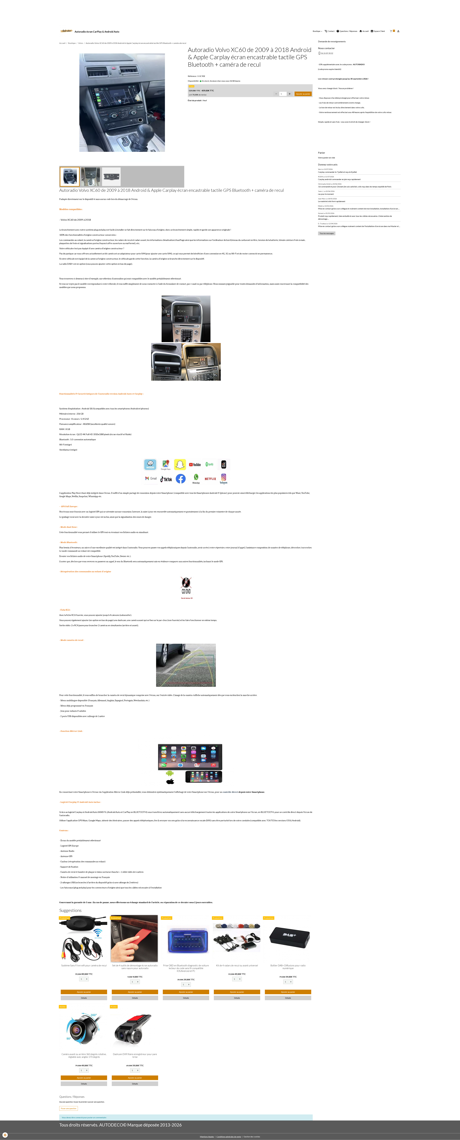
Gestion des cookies (252, 1136)
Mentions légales (207, 1136)
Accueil (365, 31)
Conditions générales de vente (228, 1136)
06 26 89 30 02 (327, 53)
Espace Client (379, 31)
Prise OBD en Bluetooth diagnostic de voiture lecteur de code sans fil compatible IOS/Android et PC (186, 968)
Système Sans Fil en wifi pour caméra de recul (84, 965)
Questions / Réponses (348, 31)
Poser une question (68, 1108)
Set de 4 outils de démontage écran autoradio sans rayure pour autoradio (135, 967)
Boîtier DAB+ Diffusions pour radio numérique (288, 967)
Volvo (80, 43)
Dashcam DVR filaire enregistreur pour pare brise (135, 1055)
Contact (330, 31)
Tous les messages (327, 233)
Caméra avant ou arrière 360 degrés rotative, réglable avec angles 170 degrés (84, 1055)
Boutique (317, 31)
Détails (84, 998)
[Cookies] (5, 1135)
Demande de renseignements (332, 41)
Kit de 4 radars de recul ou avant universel (237, 965)
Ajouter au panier (303, 94)
